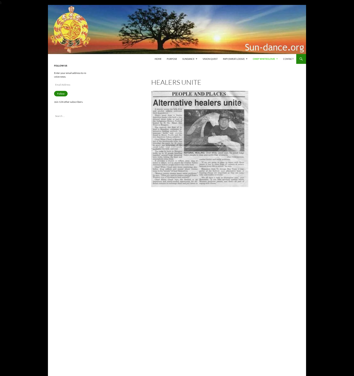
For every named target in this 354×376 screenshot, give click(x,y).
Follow (61, 93)
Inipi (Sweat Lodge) (234, 59)
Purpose (172, 59)
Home (158, 59)
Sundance (188, 59)
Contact (288, 59)
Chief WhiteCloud (264, 59)
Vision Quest (210, 59)
